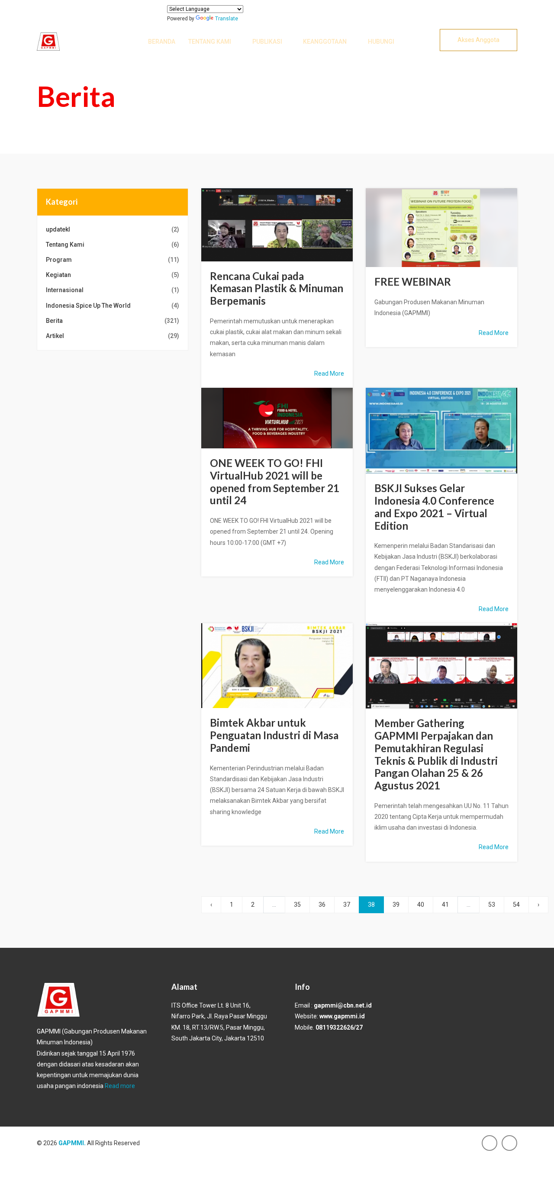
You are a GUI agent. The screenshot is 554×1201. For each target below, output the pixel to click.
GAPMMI (289, 219)
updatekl (112, 229)
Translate (226, 19)
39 (396, 904)
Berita (112, 320)
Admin (283, 228)
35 (297, 904)
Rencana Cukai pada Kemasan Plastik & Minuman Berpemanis (276, 288)
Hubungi (381, 41)
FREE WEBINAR (412, 281)
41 (445, 904)
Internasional (112, 290)
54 (516, 904)
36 (322, 904)
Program (112, 259)
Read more (120, 1085)
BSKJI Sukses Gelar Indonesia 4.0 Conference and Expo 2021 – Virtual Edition (434, 506)
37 (346, 904)
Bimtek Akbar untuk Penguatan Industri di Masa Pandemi (274, 735)
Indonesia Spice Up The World (112, 305)
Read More (329, 373)
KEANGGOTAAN (325, 41)
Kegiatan (112, 274)
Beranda (161, 41)
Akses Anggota (478, 39)
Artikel (112, 335)
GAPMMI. (72, 1143)
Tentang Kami (209, 41)
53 (491, 904)
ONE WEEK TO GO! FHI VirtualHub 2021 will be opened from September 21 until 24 (274, 481)
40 (420, 904)
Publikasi (267, 41)
